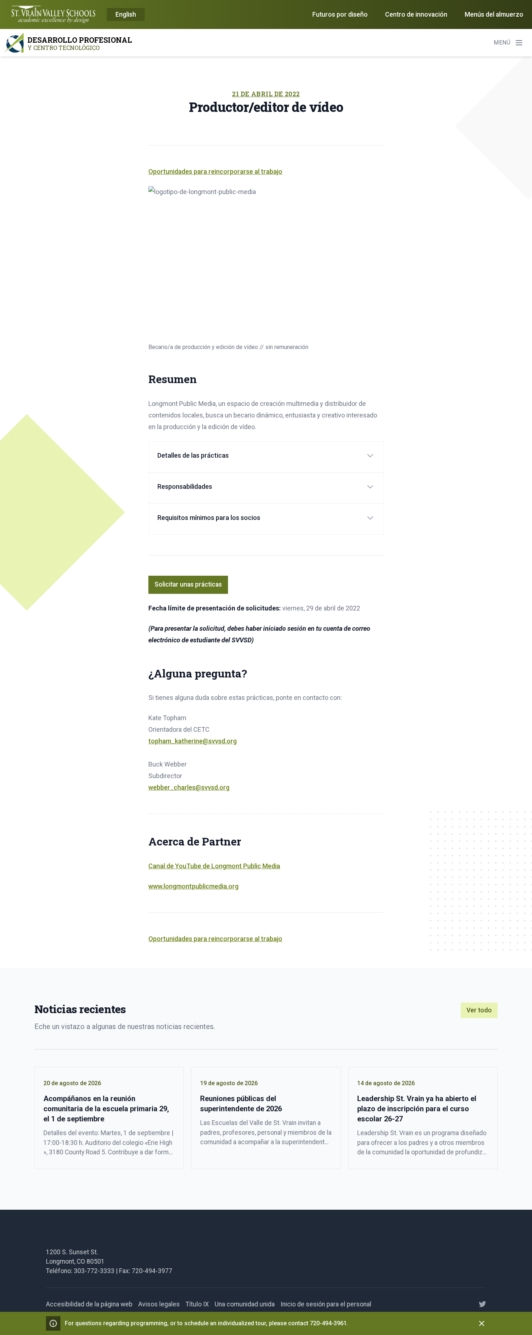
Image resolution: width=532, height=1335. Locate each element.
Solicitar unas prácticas (188, 584)
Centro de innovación (416, 14)
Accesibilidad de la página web (89, 1304)
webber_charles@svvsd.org (188, 787)
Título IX (197, 1304)
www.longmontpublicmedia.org (193, 886)
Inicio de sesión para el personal (325, 1304)
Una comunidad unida (245, 1304)
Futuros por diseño (340, 14)
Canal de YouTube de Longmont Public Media (214, 866)
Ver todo (479, 1010)
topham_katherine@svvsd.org (192, 741)
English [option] (125, 14)
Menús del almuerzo (494, 14)
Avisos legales (159, 1304)
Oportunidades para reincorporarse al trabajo (215, 171)
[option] (126, 15)
